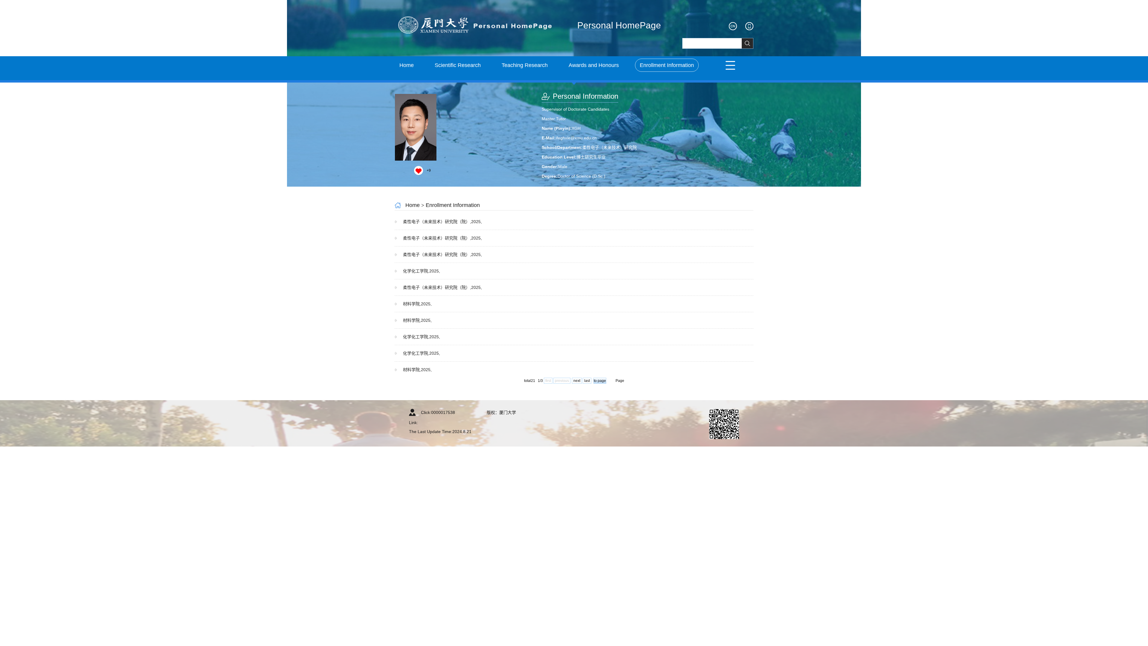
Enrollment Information (667, 65)
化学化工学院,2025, (421, 271)
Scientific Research (458, 65)
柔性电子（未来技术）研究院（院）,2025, (442, 221)
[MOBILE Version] (749, 26)
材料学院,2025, (417, 303)
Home (406, 65)
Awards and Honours (594, 65)
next (576, 381)
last (587, 381)
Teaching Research (525, 65)
